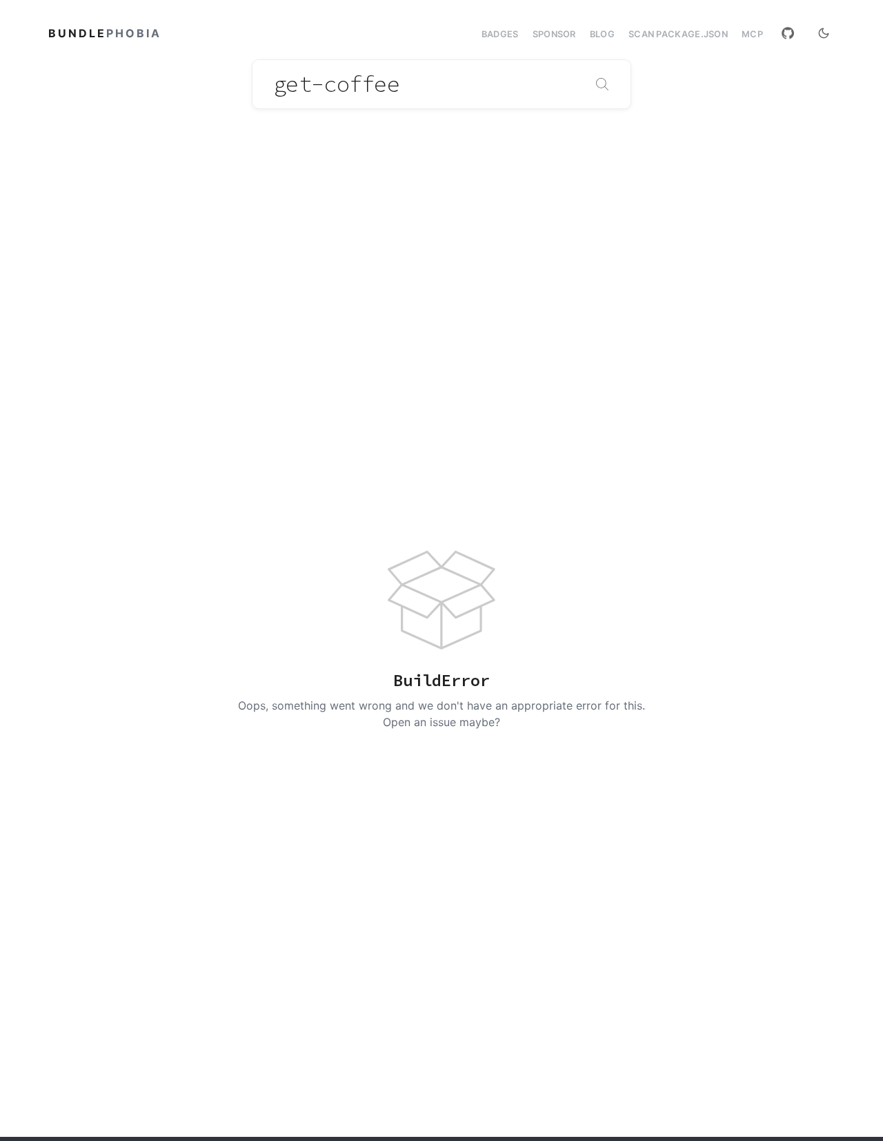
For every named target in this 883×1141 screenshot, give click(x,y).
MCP (752, 34)
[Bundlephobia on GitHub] (788, 33)
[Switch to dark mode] (824, 33)
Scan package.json (678, 34)
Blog (602, 34)
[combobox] (441, 84)
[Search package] (602, 84)
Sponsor (554, 34)
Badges (500, 34)
